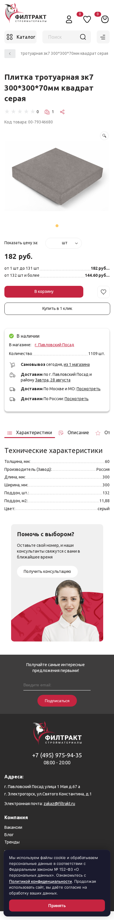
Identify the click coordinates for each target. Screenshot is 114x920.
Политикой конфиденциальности (40, 881)
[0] (105, 19)
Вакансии (13, 827)
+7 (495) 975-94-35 (57, 755)
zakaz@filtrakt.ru (59, 803)
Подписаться (57, 700)
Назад (9, 53)
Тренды (12, 842)
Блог (9, 834)
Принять (57, 905)
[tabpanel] (57, 177)
